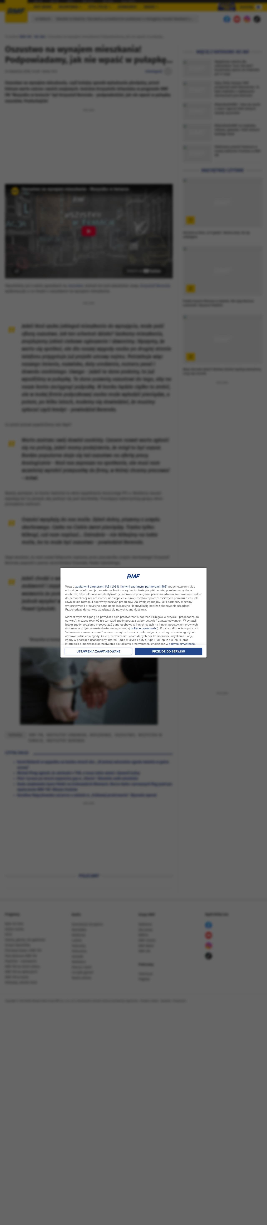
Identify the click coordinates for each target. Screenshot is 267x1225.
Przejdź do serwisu (168, 651)
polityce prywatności (144, 628)
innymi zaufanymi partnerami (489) (144, 586)
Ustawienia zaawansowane (98, 651)
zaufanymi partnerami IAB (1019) (97, 586)
